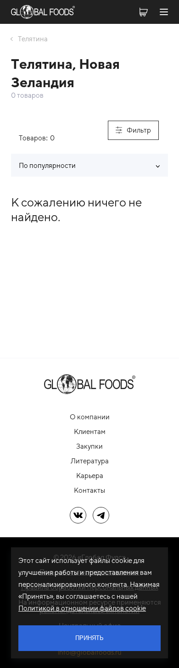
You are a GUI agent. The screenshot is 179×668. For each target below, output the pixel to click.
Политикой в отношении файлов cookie (82, 608)
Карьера (89, 475)
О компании (90, 417)
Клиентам (90, 431)
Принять (89, 638)
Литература (90, 461)
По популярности (47, 165)
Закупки (89, 446)
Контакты (89, 490)
